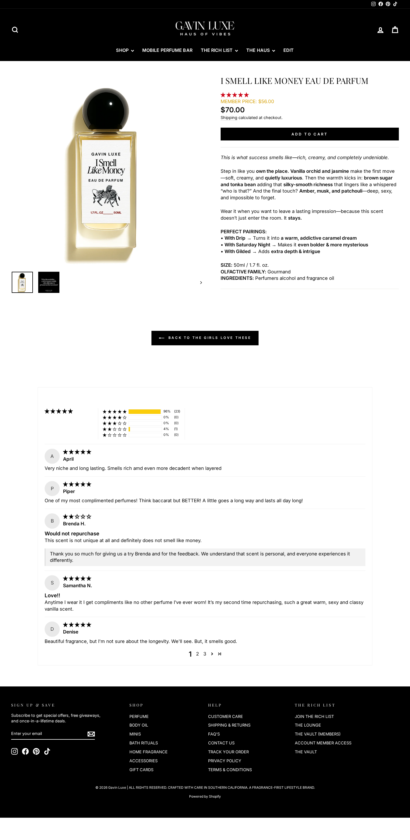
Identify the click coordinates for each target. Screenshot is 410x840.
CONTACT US (221, 743)
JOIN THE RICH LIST (314, 716)
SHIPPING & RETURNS (229, 725)
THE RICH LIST (217, 50)
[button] (235, 95)
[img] (77, 452)
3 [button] (204, 654)
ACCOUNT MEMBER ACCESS (323, 743)
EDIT (288, 50)
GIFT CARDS (141, 769)
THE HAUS (258, 50)
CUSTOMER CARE (225, 716)
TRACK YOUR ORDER (228, 751)
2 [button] (197, 654)
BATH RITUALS (143, 743)
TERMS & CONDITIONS (230, 769)
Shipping (229, 117)
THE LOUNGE (308, 725)
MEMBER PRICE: (247, 101)
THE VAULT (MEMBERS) (318, 734)
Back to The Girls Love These (209, 338)
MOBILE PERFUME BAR (167, 50)
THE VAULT (306, 751)
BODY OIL (138, 725)
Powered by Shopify (205, 796)
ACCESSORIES (143, 760)
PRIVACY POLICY (224, 760)
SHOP (123, 50)
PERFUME (139, 716)
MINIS (135, 734)
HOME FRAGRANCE (148, 751)
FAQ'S (214, 734)
